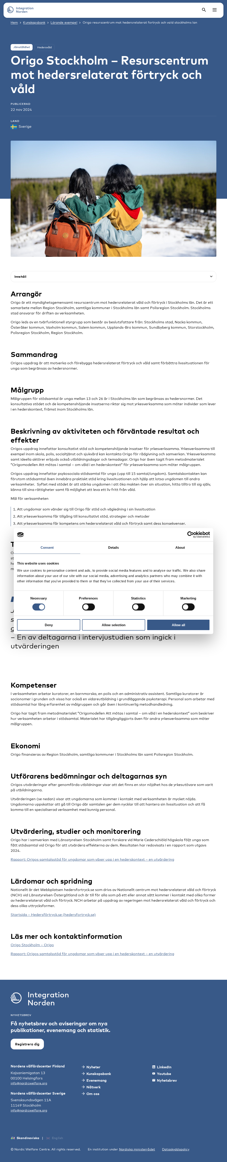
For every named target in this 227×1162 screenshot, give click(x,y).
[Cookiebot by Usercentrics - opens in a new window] (190, 534)
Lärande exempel (64, 22)
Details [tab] (113, 547)
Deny (49, 625)
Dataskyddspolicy (175, 1149)
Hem (14, 22)
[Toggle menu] (214, 9)
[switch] (88, 607)
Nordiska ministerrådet (137, 1149)
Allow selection (113, 625)
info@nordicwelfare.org (29, 1083)
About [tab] (180, 547)
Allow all (178, 625)
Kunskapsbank (34, 22)
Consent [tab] (47, 547)
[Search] (204, 9)
